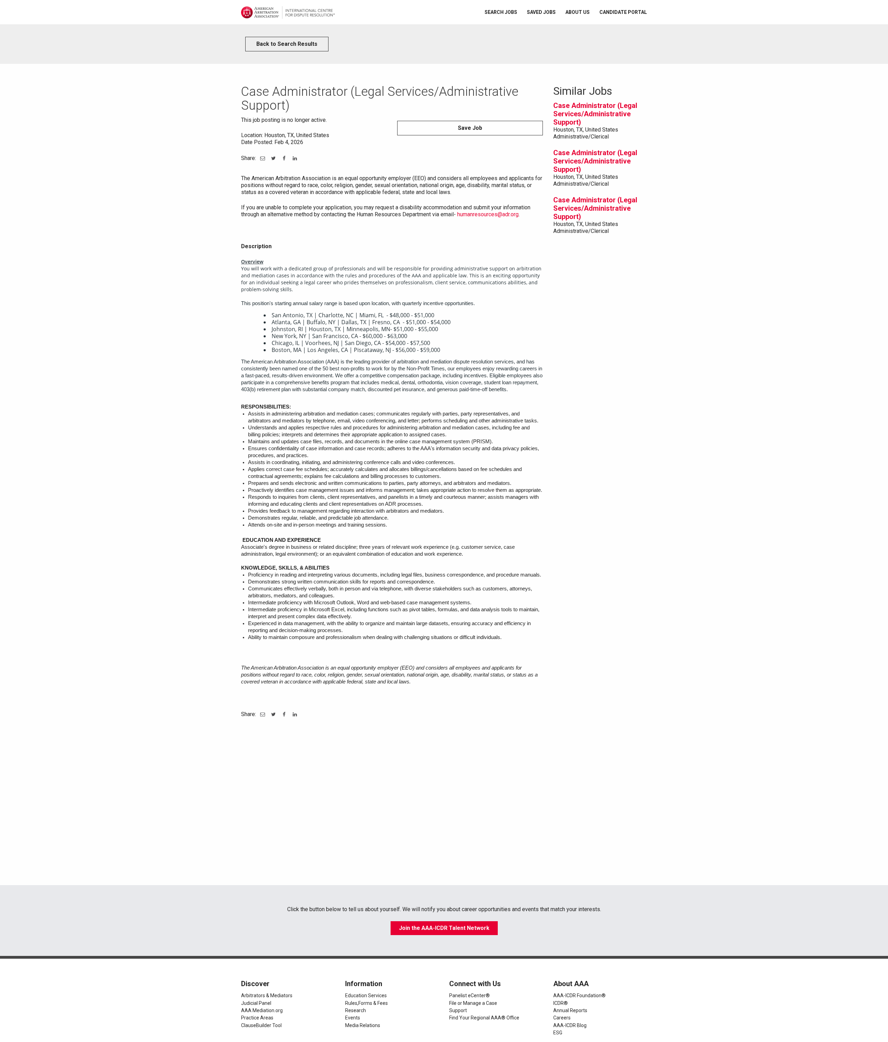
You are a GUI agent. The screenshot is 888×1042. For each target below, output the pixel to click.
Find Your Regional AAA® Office (484, 1017)
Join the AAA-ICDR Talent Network (444, 928)
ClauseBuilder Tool (261, 1025)
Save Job (470, 128)
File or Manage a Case (473, 1003)
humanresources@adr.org (488, 214)
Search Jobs (501, 12)
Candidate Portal (623, 12)
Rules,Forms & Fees (366, 1003)
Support (458, 1010)
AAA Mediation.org (262, 1010)
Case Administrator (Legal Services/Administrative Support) (595, 113)
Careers (562, 1017)
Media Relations (362, 1025)
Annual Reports (570, 1010)
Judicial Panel (256, 1003)
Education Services (366, 995)
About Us (577, 12)
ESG (557, 1032)
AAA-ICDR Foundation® (579, 995)
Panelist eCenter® (469, 995)
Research (355, 1010)
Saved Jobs (541, 12)
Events (352, 1017)
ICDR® (560, 1003)
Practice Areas (257, 1017)
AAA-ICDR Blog (570, 1025)
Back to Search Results (286, 44)
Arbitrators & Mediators (266, 995)
